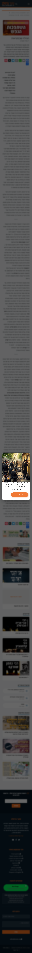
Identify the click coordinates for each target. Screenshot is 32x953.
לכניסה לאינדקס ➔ (19, 495)
